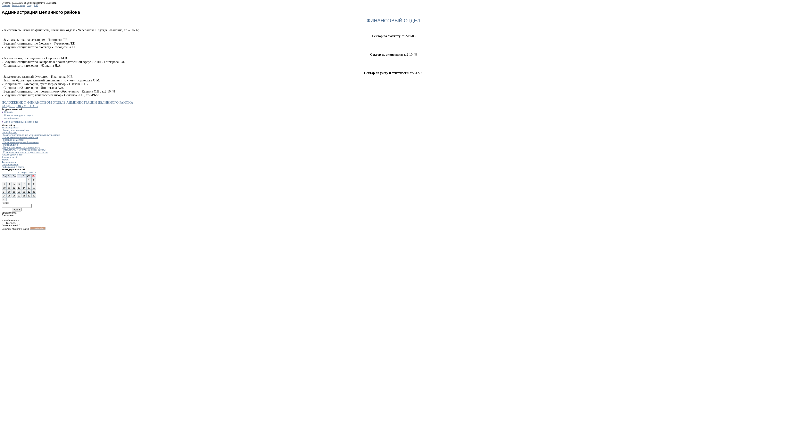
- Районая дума (10, 145)
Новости (8, 112)
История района (10, 127)
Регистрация (18, 5)
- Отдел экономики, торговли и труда (21, 147)
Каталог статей (9, 157)
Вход (29, 5)
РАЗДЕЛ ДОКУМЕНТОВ (20, 106)
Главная (6, 5)
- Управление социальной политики (20, 142)
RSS (36, 5)
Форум (5, 159)
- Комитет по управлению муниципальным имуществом (31, 135)
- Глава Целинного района (15, 130)
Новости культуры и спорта (18, 115)
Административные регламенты (21, 122)
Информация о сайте (13, 167)
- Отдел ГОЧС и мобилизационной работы (23, 149)
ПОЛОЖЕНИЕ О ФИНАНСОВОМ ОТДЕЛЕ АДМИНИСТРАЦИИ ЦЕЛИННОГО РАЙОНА (67, 102)
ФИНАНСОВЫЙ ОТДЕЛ (393, 20)
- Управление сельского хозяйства (20, 137)
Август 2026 (27, 172)
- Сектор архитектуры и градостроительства (25, 152)
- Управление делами (13, 140)
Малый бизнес (11, 118)
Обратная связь (10, 164)
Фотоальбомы (9, 162)
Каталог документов (12, 154)
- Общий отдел (9, 132)
